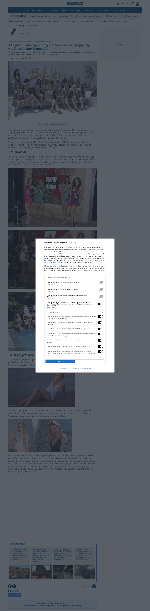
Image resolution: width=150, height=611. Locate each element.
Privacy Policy (86, 368)
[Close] (110, 243)
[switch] (100, 282)
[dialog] (75, 305)
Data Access (75, 368)
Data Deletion (63, 368)
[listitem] (75, 278)
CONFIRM (60, 361)
